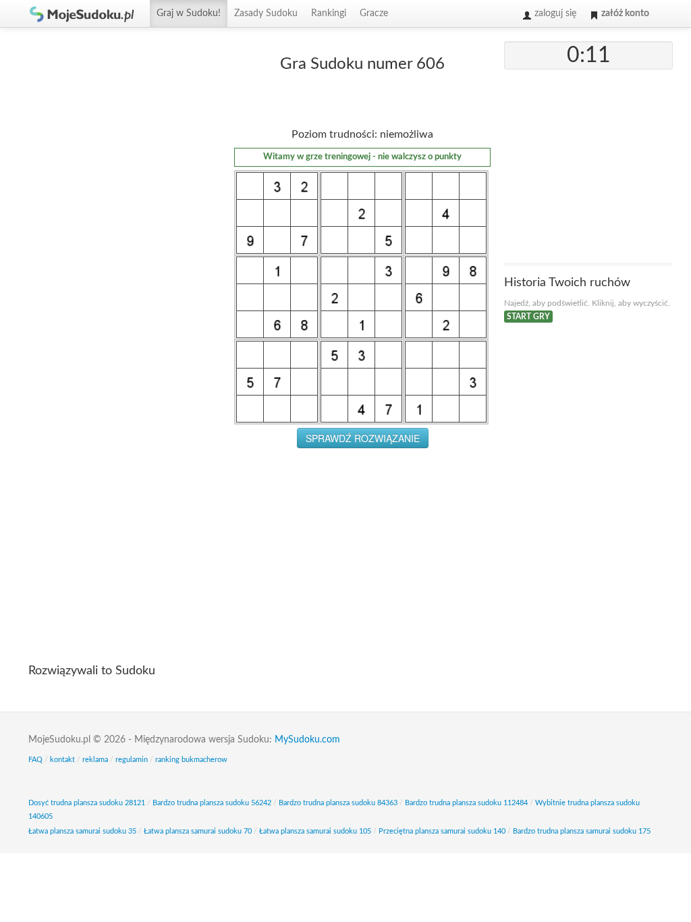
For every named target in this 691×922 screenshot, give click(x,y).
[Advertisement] (119, 243)
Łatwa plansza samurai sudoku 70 (198, 831)
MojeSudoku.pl (82, 13)
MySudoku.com (307, 739)
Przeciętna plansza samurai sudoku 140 (442, 831)
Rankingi (328, 13)
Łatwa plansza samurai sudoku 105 (315, 831)
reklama (95, 759)
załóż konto (624, 13)
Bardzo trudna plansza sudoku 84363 (338, 803)
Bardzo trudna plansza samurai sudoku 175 (582, 831)
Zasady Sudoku (266, 13)
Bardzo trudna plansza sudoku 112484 (466, 803)
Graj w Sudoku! (189, 13)
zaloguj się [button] (554, 13)
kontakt (62, 759)
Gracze (374, 13)
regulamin (131, 759)
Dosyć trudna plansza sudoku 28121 (86, 803)
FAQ (35, 759)
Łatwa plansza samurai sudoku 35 (82, 831)
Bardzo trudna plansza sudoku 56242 (212, 803)
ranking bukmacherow (191, 759)
